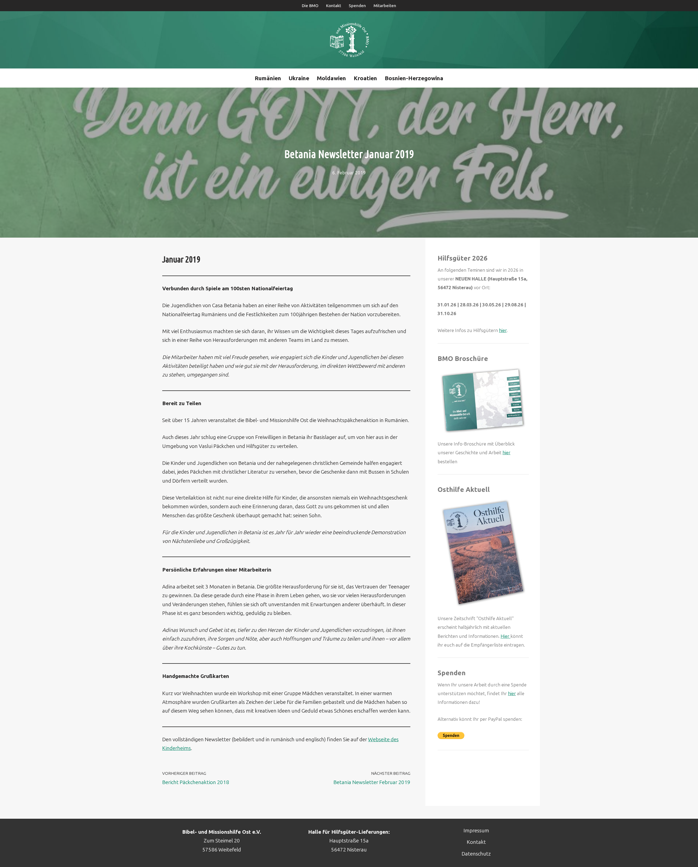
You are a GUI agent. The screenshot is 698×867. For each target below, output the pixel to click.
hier (503, 330)
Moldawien (331, 78)
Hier (505, 636)
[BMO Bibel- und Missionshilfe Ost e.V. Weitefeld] (349, 39)
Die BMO (310, 5)
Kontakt (333, 5)
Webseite (379, 739)
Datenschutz (476, 854)
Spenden (357, 5)
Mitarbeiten (385, 5)
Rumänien (268, 78)
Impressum (476, 830)
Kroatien (365, 78)
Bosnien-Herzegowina (414, 78)
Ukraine (299, 78)
